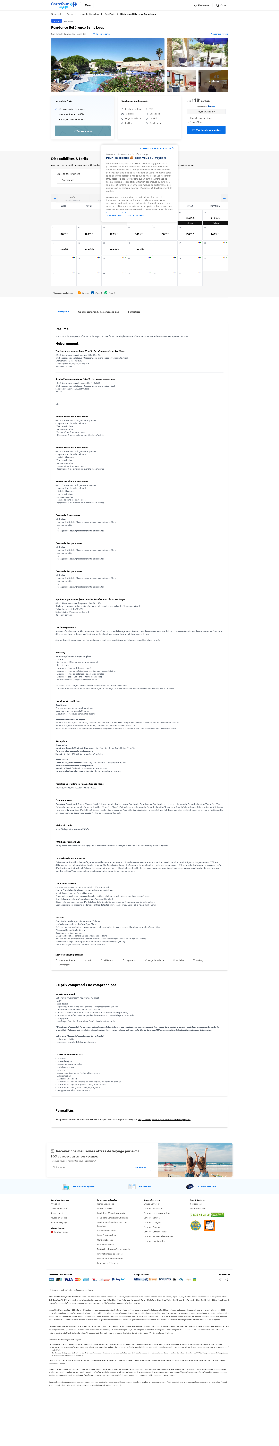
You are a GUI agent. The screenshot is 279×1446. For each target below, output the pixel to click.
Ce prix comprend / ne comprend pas (98, 311)
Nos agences (196, 1203)
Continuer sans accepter (155, 148)
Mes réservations (198, 1208)
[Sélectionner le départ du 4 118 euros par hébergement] (215, 217)
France (70, 14)
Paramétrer (114, 215)
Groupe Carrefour (151, 1203)
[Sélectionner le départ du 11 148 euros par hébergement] (215, 232)
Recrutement (57, 1213)
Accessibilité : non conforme (110, 1258)
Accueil (57, 14)
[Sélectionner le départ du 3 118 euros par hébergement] (190, 217)
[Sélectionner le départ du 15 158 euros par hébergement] (139, 248)
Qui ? (166, 173)
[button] (107, 65)
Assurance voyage (59, 1222)
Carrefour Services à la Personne (158, 1236)
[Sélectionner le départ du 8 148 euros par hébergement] (139, 232)
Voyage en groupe (59, 1217)
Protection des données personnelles (114, 1249)
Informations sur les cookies (109, 1253)
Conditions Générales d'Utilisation (112, 1217)
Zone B (98, 293)
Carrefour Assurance (153, 1227)
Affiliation (55, 1203)
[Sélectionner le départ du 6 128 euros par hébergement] (89, 232)
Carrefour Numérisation (154, 1241)
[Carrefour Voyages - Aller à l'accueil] (64, 5)
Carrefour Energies (152, 1222)
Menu (88, 5)
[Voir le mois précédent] (54, 198)
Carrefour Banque (152, 1217)
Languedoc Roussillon (89, 14)
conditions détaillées (164, 1333)
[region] (139, 183)
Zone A (85, 293)
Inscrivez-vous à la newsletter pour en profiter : (73, 1160)
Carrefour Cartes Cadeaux (155, 1231)
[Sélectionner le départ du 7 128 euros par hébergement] (114, 232)
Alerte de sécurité (105, 1244)
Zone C (112, 293)
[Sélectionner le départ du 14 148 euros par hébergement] (114, 248)
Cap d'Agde (109, 14)
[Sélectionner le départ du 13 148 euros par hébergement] (89, 248)
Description (62, 311)
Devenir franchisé (59, 1208)
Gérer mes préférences (107, 1263)
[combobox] (82, 177)
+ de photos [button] (213, 81)
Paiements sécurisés (106, 1230)
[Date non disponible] (164, 248)
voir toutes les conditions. (83, 1290)
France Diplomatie (105, 1203)
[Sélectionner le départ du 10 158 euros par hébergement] (190, 232)
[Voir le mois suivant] (224, 198)
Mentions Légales (105, 1239)
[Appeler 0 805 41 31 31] (209, 1214)
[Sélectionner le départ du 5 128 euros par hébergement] (63, 232)
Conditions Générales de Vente (111, 1213)
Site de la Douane (105, 1208)
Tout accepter (135, 215)
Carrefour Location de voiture (157, 1213)
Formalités (134, 311)
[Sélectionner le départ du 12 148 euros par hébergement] (63, 248)
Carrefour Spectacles (153, 1208)
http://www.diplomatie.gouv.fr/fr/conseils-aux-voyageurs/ (164, 1119)
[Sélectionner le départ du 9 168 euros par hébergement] (164, 232)
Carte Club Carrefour (106, 1235)
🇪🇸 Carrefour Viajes (59, 1232)
